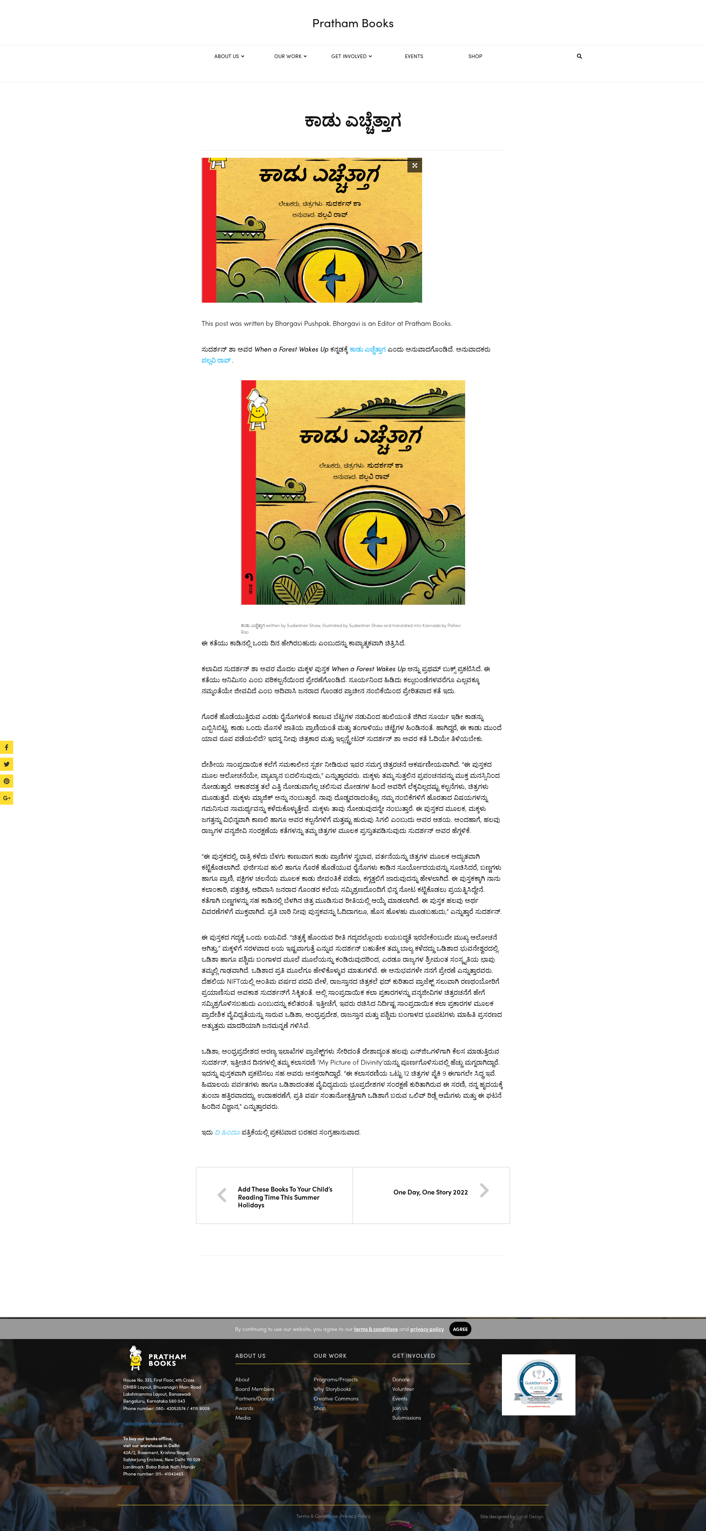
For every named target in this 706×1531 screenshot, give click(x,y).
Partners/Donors (254, 1398)
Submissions (406, 1417)
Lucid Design (529, 1516)
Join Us (400, 1407)
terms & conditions (376, 1328)
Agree (460, 1328)
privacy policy (427, 1328)
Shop (320, 1407)
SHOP (475, 56)
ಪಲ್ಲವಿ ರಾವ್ (217, 359)
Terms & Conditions (317, 1515)
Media (243, 1417)
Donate (401, 1379)
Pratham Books (353, 22)
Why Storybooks (332, 1388)
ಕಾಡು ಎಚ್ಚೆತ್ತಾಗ (368, 348)
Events (399, 1398)
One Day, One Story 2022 (430, 1191)
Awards (244, 1407)
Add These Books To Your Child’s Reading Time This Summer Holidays (285, 1196)
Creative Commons (336, 1398)
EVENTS (414, 56)
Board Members (254, 1388)
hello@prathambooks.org (153, 1423)
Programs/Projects (336, 1379)
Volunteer (403, 1388)
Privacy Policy (355, 1515)
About (242, 1379)
